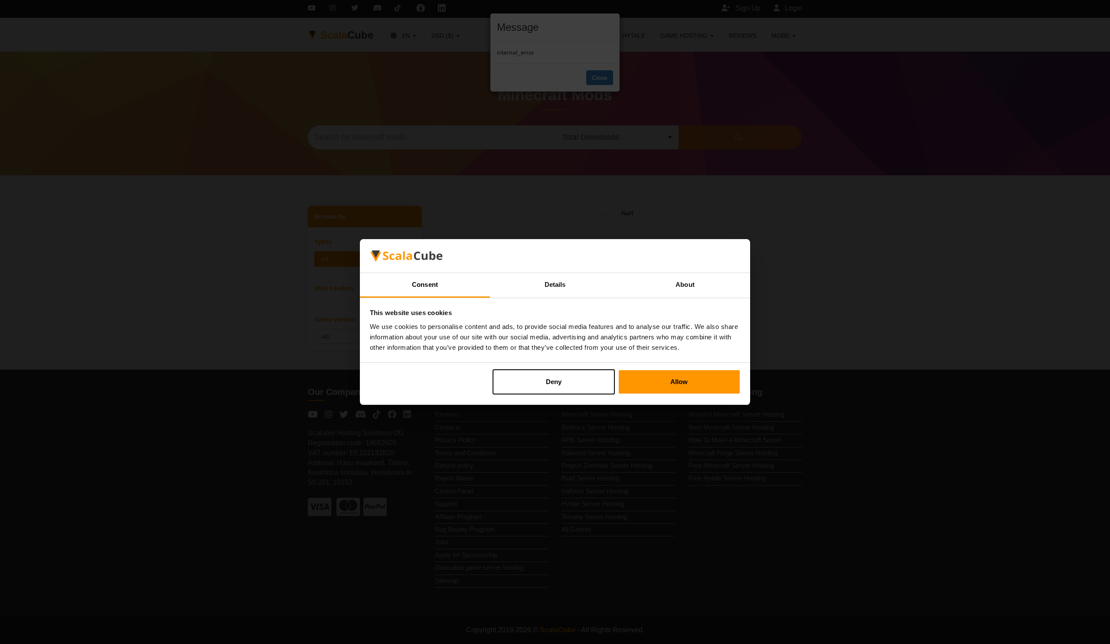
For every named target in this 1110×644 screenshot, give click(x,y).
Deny (554, 381)
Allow (679, 381)
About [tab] (685, 284)
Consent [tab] (425, 284)
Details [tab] (555, 284)
